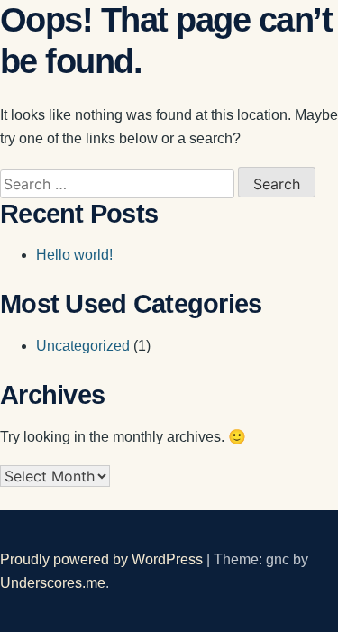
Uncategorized (83, 345)
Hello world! (74, 254)
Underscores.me (52, 583)
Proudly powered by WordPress (103, 559)
